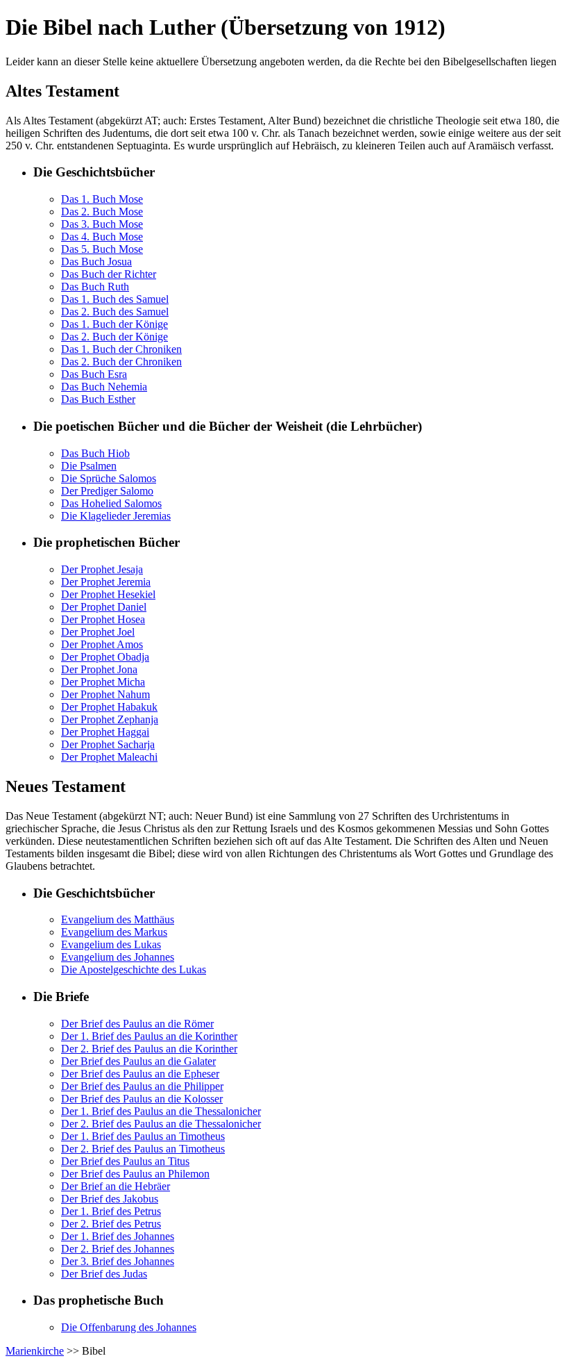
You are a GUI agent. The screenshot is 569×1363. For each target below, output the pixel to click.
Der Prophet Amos (102, 644)
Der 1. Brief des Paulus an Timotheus (143, 1136)
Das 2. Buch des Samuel (115, 311)
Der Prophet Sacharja (108, 744)
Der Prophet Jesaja (102, 569)
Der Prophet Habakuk (109, 707)
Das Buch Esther (98, 399)
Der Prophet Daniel (103, 607)
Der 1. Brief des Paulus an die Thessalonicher (161, 1111)
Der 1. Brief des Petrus (111, 1211)
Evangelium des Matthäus (117, 919)
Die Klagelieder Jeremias (116, 516)
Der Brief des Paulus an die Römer (137, 1024)
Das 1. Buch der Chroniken (121, 349)
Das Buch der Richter (108, 274)
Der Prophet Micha (103, 682)
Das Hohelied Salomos (111, 503)
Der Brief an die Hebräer (115, 1186)
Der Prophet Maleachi (109, 757)
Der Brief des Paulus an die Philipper (142, 1086)
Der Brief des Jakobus (109, 1199)
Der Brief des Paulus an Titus (125, 1161)
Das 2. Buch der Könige (114, 336)
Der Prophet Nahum (105, 694)
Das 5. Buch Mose (102, 249)
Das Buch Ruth (95, 286)
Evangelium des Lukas (111, 944)
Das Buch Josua (96, 261)
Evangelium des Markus (114, 932)
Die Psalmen (89, 466)
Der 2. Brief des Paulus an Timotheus (143, 1149)
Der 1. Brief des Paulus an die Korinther (149, 1036)
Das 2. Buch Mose (102, 211)
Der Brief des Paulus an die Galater (138, 1061)
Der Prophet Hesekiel (108, 594)
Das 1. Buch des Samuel (115, 299)
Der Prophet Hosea (103, 619)
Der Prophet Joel (98, 632)
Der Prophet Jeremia (106, 582)
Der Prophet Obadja (105, 657)
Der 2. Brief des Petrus (111, 1224)
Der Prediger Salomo (107, 491)
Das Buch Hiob (95, 453)
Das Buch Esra (94, 374)
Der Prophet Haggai (105, 732)
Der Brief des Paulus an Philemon (135, 1174)
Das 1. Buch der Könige (114, 324)
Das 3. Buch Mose (102, 224)
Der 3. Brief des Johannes (117, 1261)
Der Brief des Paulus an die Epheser (140, 1074)
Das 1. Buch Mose (102, 199)
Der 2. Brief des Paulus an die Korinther (149, 1049)
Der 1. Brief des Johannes (117, 1236)
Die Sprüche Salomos (108, 478)
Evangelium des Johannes (117, 957)
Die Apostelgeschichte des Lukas (133, 969)
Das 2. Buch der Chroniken (121, 361)
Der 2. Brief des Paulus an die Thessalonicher (161, 1124)
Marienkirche (35, 1351)
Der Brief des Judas (104, 1274)
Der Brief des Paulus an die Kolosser (142, 1099)
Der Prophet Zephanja (109, 719)
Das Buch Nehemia (104, 387)
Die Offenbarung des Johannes (128, 1327)
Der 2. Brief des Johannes (117, 1249)
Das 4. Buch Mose (102, 236)
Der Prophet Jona (99, 669)
